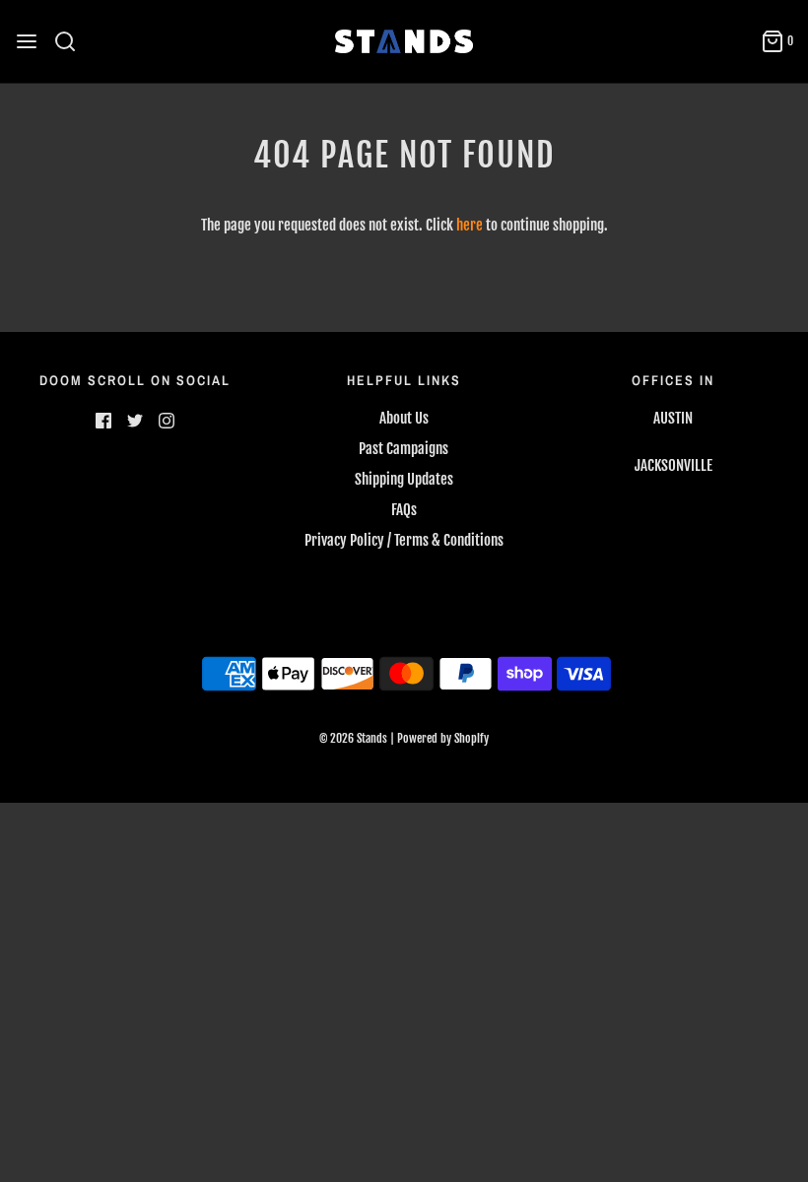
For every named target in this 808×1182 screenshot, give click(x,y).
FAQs (404, 509)
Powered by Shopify (443, 738)
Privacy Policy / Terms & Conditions (404, 540)
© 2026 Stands (353, 738)
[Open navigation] (26, 41)
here (469, 225)
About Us (404, 418)
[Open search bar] (72, 41)
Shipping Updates (404, 479)
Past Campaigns (403, 448)
